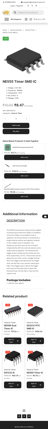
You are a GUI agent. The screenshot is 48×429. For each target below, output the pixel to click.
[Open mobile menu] (26, 19)
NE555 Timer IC (35, 372)
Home (5, 30)
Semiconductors (16, 30)
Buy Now (16, 131)
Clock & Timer (30, 30)
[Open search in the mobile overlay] (27, 12)
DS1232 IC (9, 372)
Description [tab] (16, 220)
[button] (41, 40)
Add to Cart (24, 157)
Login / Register (16, 6)
